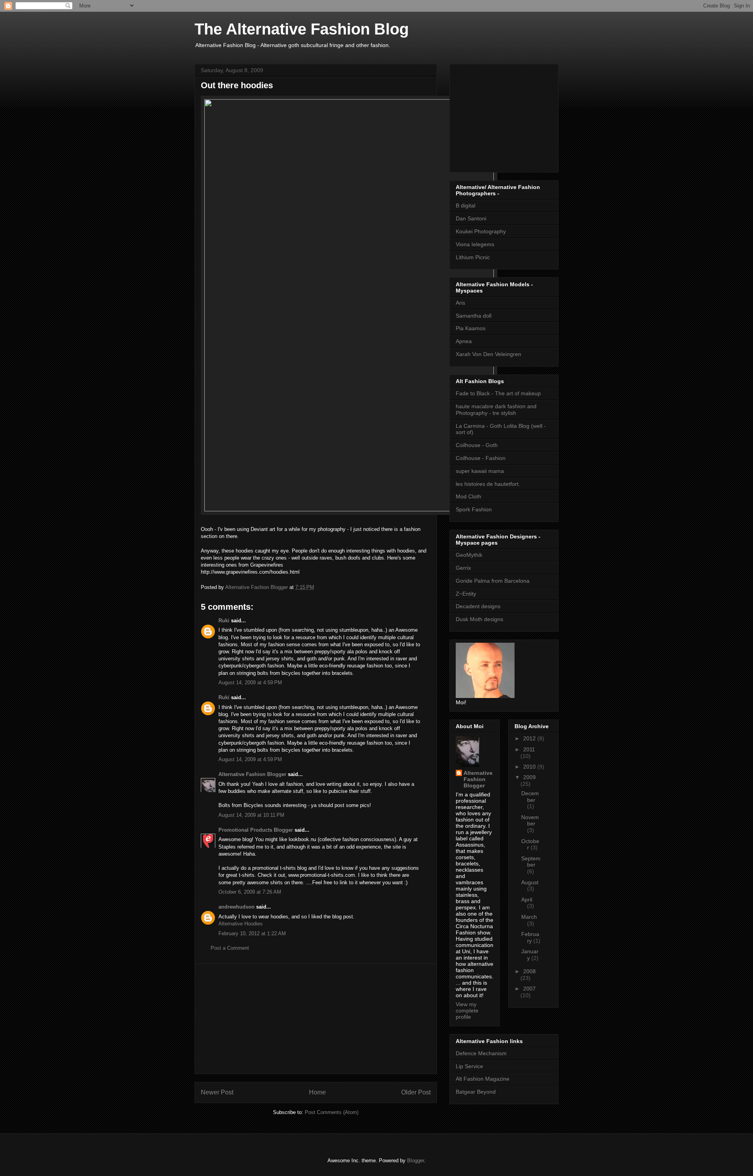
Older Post (416, 1092)
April (526, 899)
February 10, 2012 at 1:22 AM (252, 933)
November (530, 820)
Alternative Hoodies (240, 924)
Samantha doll (473, 316)
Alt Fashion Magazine (482, 1079)
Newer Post (217, 1092)
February (530, 937)
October (530, 844)
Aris (460, 303)
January (529, 954)
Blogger (415, 1160)
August (529, 882)
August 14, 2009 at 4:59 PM (250, 682)
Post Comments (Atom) (331, 1112)
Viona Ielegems (475, 244)
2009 (529, 777)
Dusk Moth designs (479, 619)
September (530, 861)
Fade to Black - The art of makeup (498, 393)
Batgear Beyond (476, 1092)
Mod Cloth (468, 496)
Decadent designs (478, 606)
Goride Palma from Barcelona (492, 581)
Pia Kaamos (471, 328)
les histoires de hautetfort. (488, 484)
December (530, 796)
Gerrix (463, 568)
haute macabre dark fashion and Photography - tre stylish (496, 409)
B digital (465, 205)
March (529, 917)
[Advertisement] (316, 1019)
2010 (530, 766)
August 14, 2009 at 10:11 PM (251, 815)
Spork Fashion (474, 509)
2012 (530, 738)
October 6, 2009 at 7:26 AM (249, 892)
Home (317, 1092)
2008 (529, 971)
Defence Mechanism (481, 1053)
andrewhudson (236, 907)
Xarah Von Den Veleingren (488, 354)
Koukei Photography (481, 231)
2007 (529, 988)
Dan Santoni (471, 218)
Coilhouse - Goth (477, 445)
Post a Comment (230, 948)
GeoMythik (469, 555)
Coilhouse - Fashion (481, 458)
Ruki (223, 620)
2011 (529, 749)
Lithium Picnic (473, 257)
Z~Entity (466, 594)
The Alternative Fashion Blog (302, 29)
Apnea (464, 341)
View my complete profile (467, 1010)
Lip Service (469, 1066)
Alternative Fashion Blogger (252, 774)
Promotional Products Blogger (255, 830)
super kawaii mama (480, 471)
